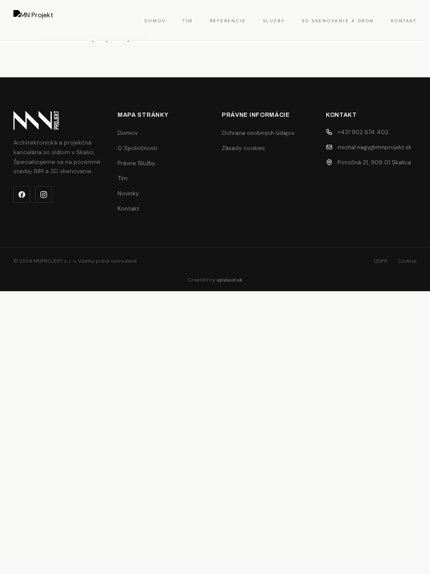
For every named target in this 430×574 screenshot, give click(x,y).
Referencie (228, 21)
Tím (188, 21)
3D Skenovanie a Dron (338, 21)
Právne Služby (136, 163)
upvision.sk (229, 279)
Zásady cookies (243, 148)
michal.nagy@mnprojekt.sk (375, 147)
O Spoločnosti (137, 148)
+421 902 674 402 (363, 132)
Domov (155, 21)
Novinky (128, 193)
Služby (274, 21)
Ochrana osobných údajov (258, 133)
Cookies (407, 261)
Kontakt (404, 21)
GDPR (381, 261)
